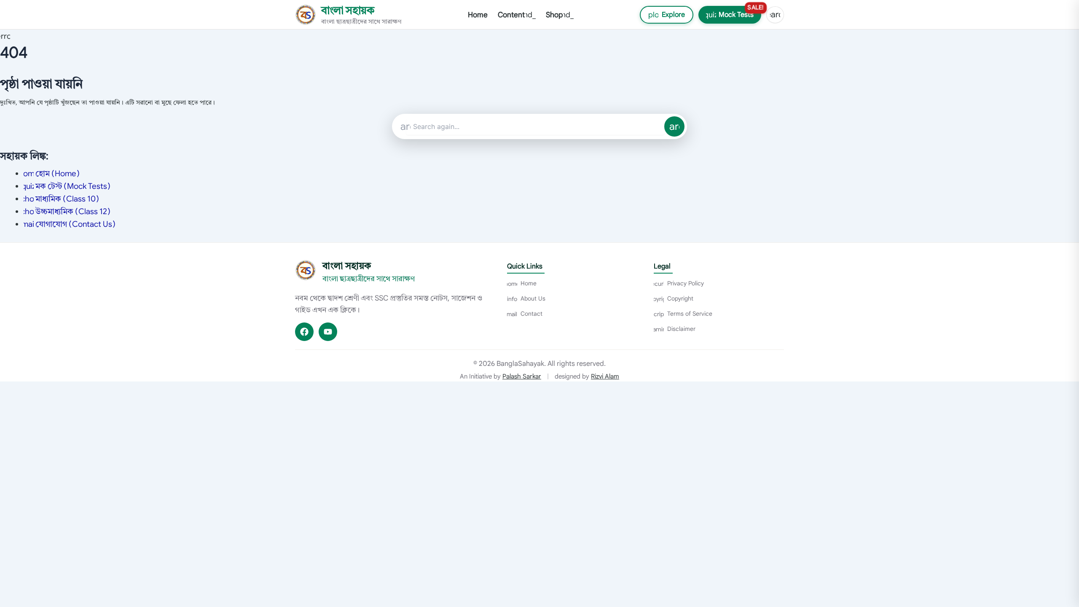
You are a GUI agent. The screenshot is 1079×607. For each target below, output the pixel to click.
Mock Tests (732, 12)
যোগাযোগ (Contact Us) (69, 224)
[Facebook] (304, 331)
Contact (524, 313)
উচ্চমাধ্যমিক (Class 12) (67, 211)
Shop (560, 14)
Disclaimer (674, 329)
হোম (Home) (52, 173)
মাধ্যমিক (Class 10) (61, 199)
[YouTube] (328, 331)
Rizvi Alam (605, 376)
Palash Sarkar (521, 376)
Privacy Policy (679, 283)
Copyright (673, 298)
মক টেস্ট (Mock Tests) (67, 186)
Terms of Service (683, 313)
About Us (526, 298)
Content (517, 14)
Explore (662, 14)
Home (478, 14)
